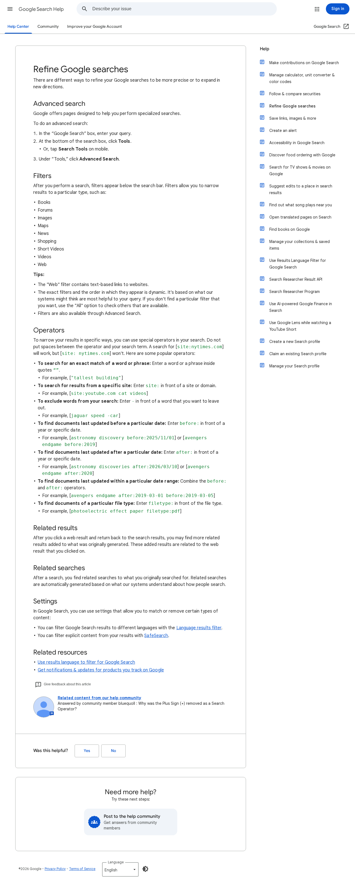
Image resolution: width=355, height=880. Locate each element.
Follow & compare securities (294, 93)
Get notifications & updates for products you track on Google (101, 670)
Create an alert (283, 130)
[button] (10, 9)
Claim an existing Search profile (297, 353)
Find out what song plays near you (300, 204)
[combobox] (184, 8)
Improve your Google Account (94, 26)
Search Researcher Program (294, 291)
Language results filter (199, 628)
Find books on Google (289, 229)
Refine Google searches (292, 106)
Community (48, 26)
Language (116, 862)
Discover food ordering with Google (302, 154)
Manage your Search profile (294, 365)
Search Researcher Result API (295, 279)
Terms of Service (82, 869)
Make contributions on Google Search (304, 62)
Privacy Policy (55, 869)
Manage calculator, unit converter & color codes (302, 78)
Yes (87, 750)
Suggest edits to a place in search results (300, 189)
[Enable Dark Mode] (145, 869)
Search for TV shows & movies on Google (300, 170)
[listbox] (120, 869)
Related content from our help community (99, 697)
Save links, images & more (292, 118)
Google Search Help (41, 9)
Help (264, 49)
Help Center (18, 26)
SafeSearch (156, 635)
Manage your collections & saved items (299, 245)
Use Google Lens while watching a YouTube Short (300, 326)
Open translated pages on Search (300, 217)
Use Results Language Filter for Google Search (297, 264)
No (113, 750)
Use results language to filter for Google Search (86, 662)
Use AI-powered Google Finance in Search (300, 307)
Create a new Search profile (294, 341)
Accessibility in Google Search (296, 142)
